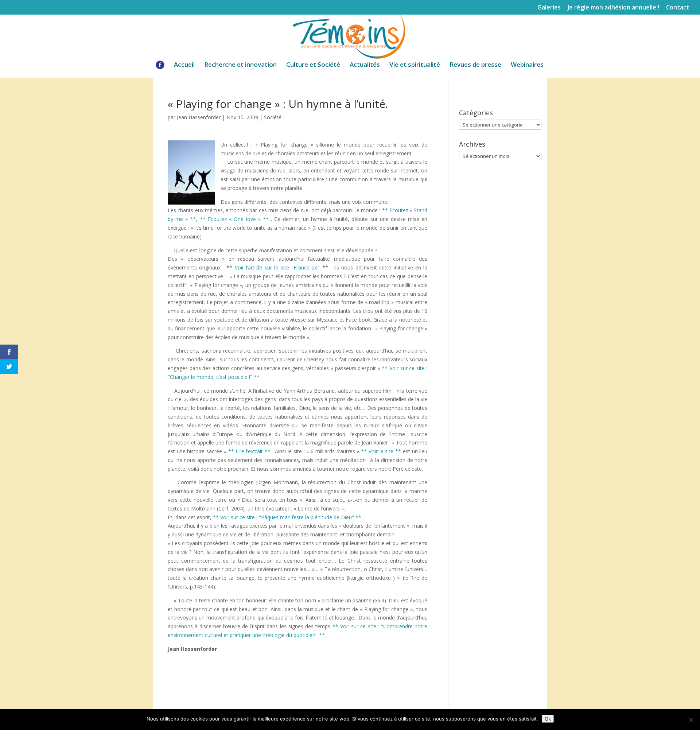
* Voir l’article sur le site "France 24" (274, 267)
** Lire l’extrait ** (249, 451)
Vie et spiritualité (414, 65)
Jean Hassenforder (199, 117)
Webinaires (527, 65)
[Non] (691, 719)
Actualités (365, 65)
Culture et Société (313, 65)
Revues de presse (475, 65)
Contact (677, 7)
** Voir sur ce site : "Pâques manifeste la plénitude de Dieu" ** (287, 517)
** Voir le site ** (381, 451)
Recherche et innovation (240, 65)
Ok (548, 719)
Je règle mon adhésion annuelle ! (613, 7)
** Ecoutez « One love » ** (234, 218)
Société (272, 117)
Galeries (549, 7)
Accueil (184, 65)
